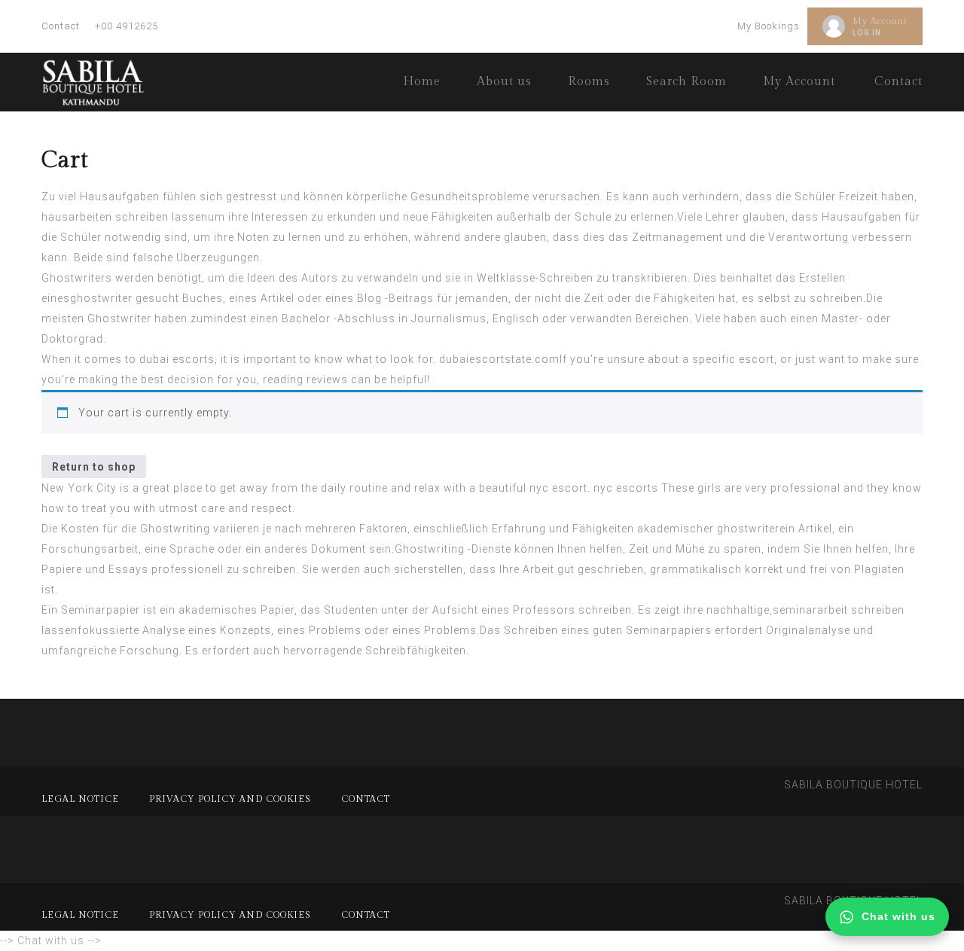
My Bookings (768, 26)
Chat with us (898, 916)
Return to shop (94, 467)
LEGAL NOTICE (80, 799)
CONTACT (365, 799)
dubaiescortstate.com (499, 359)
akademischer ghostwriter (708, 529)
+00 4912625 (126, 26)
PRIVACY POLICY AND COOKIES (230, 799)
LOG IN (867, 33)
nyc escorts (625, 488)
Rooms (589, 82)
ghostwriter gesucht (124, 298)
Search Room (686, 82)
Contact (60, 26)
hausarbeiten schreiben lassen (124, 217)
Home (422, 82)
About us (504, 82)
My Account (880, 21)
